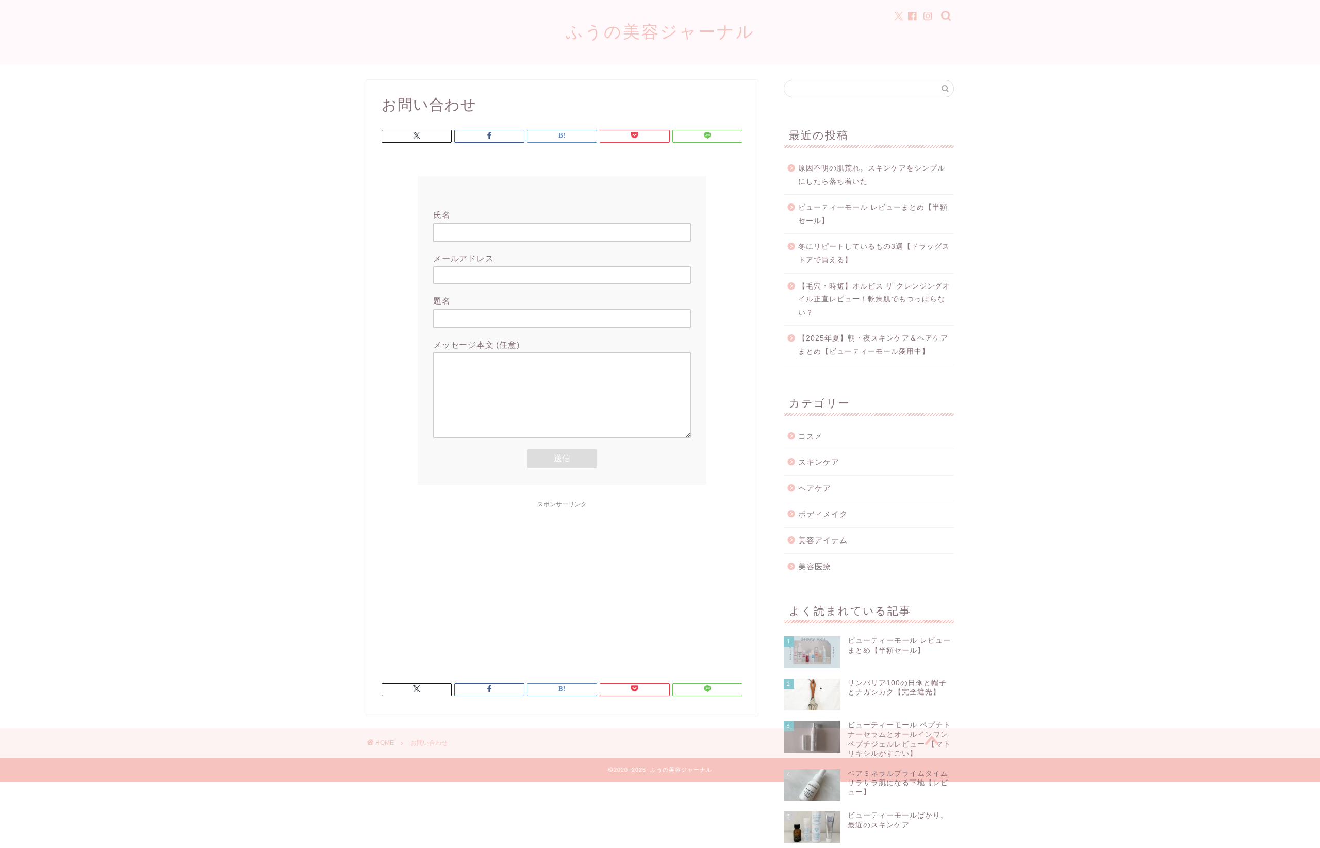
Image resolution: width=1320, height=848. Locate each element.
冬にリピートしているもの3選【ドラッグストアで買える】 (874, 253)
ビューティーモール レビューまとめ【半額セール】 (873, 214)
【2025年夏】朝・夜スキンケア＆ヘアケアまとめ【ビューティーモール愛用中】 (873, 344)
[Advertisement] (562, 585)
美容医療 (814, 566)
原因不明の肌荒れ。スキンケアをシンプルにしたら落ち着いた (871, 174)
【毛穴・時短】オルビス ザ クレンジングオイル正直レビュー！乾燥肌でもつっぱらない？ (874, 299)
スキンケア (818, 461)
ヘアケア (814, 488)
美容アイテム (823, 540)
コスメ (810, 436)
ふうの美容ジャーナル (660, 31)
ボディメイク (823, 514)
